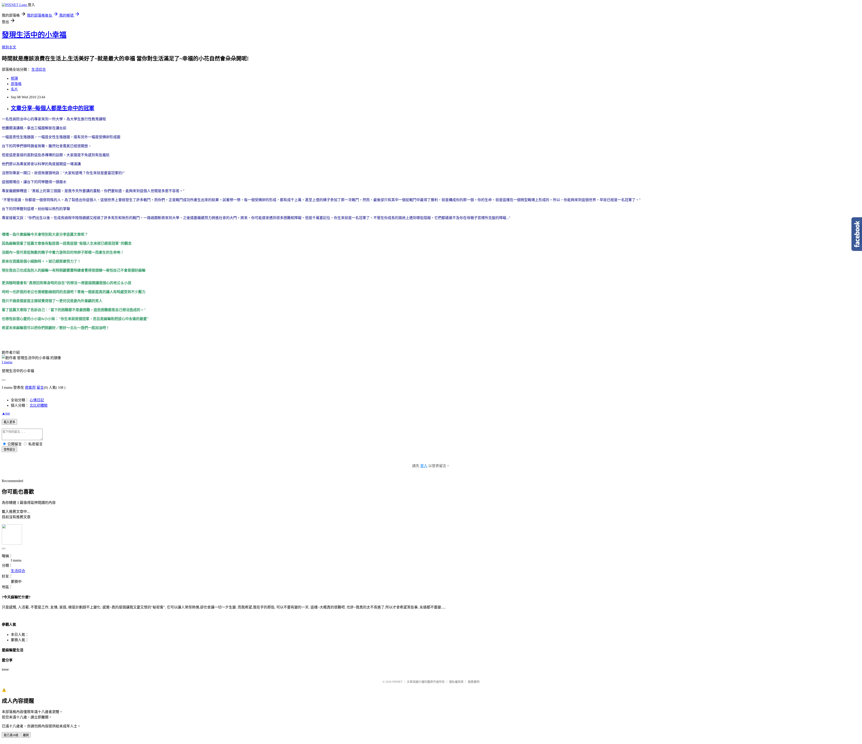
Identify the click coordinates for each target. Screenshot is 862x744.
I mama (7, 362)
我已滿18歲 (11, 735)
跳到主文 (9, 47)
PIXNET (397, 681)
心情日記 (37, 400)
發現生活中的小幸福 (34, 35)
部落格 (16, 84)
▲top (6, 413)
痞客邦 (30, 387)
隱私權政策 (456, 681)
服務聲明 (473, 681)
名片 (14, 89)
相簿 (14, 78)
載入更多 (9, 422)
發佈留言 (9, 449)
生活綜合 (38, 69)
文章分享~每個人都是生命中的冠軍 (52, 108)
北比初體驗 (39, 405)
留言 (40, 387)
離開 (26, 735)
